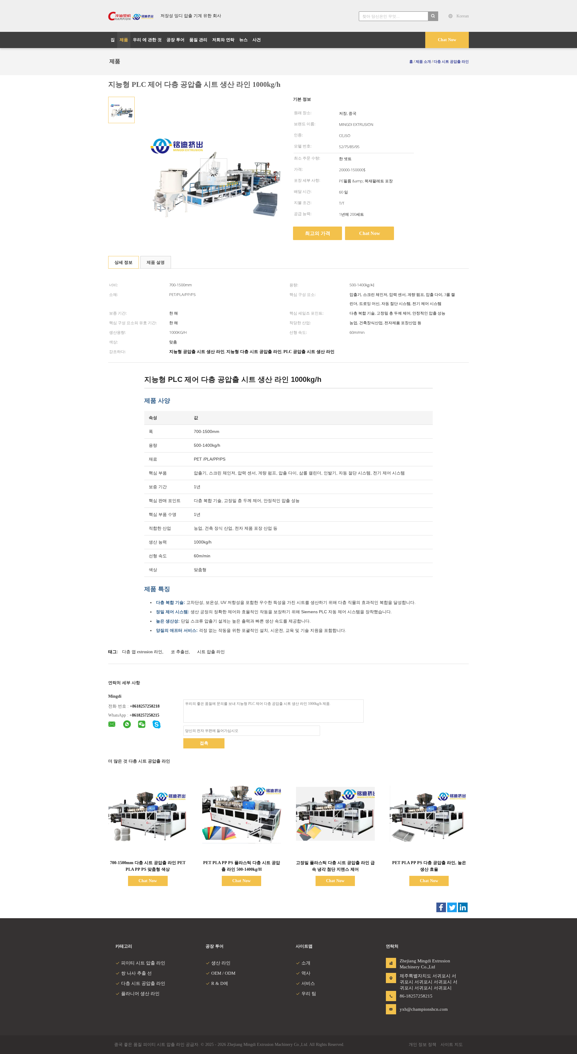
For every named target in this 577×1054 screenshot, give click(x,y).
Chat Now (447, 40)
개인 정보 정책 (422, 1044)
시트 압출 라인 (211, 652)
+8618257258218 (145, 706)
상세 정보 (123, 262)
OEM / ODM (223, 973)
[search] (433, 16)
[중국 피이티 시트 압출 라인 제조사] (130, 16)
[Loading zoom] (213, 172)
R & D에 (219, 983)
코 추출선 (180, 652)
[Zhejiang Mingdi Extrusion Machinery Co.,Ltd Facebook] (441, 907)
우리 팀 (308, 993)
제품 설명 (156, 262)
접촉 (204, 743)
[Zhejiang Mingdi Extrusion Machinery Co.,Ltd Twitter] (452, 907)
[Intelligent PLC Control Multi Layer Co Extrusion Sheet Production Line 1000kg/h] (121, 109)
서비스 (308, 983)
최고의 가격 (317, 233)
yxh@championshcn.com (419, 1009)
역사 (305, 973)
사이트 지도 (452, 1044)
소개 (305, 963)
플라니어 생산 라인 (140, 993)
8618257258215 (145, 715)
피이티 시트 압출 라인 (143, 963)
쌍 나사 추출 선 (136, 973)
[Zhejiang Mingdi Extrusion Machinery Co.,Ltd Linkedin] (463, 907)
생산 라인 (220, 963)
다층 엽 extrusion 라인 (142, 652)
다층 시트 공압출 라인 (143, 983)
